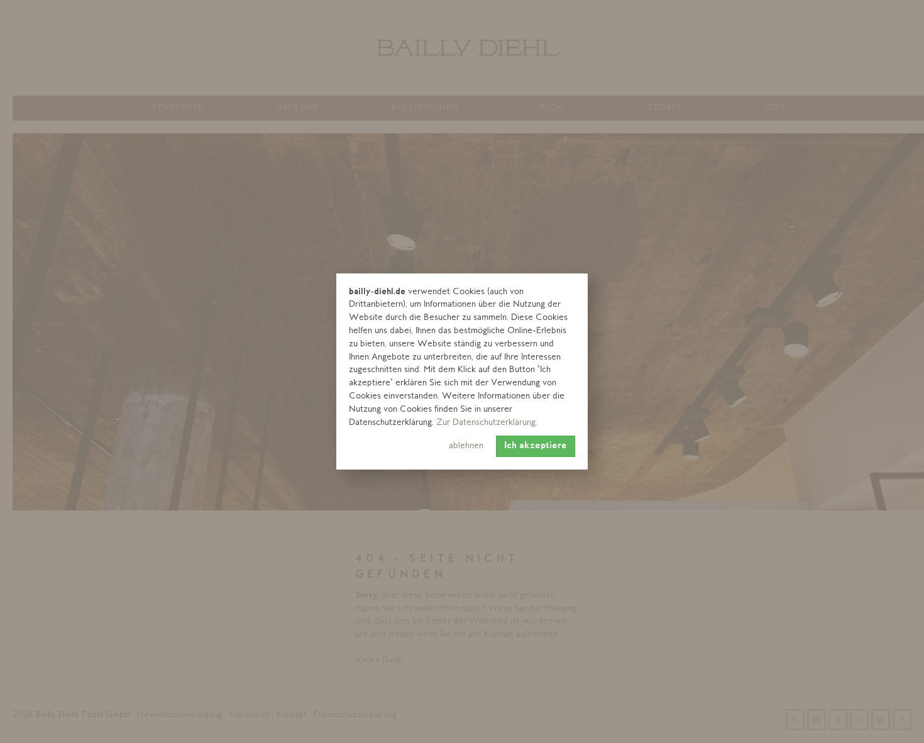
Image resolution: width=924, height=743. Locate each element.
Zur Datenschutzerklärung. (486, 423)
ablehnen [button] (466, 446)
